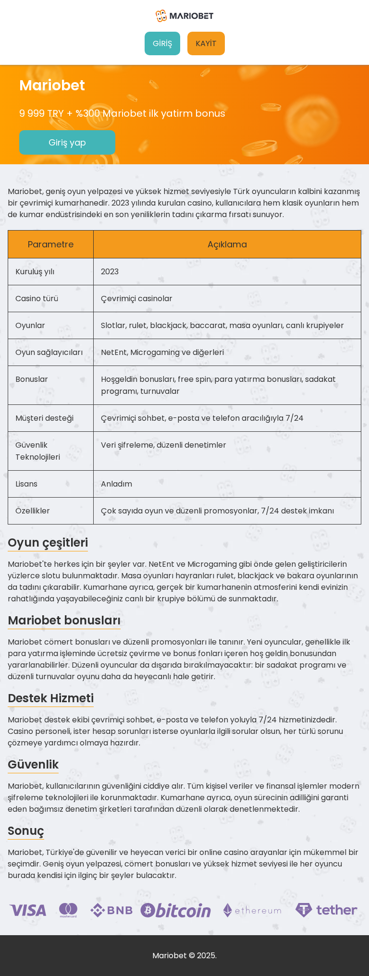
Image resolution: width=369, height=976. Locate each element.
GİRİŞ (162, 43)
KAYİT (206, 43)
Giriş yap (67, 142)
